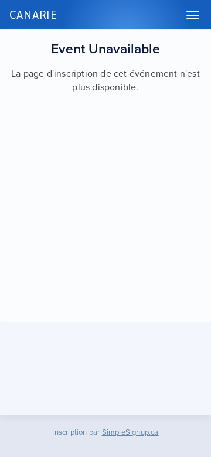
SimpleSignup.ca (130, 432)
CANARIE (33, 14)
